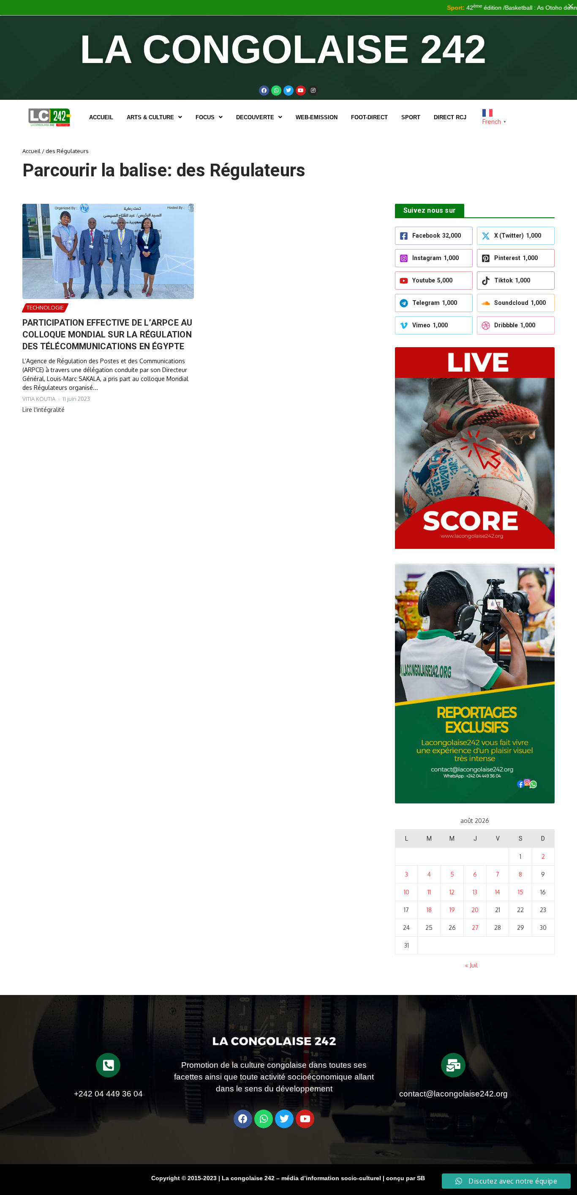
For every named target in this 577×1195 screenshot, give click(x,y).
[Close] (570, 6)
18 (429, 909)
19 (452, 909)
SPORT (410, 117)
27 (475, 927)
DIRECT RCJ (450, 117)
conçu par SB (405, 1178)
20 (475, 909)
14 (497, 892)
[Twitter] (288, 90)
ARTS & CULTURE (150, 117)
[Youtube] (301, 90)
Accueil (101, 117)
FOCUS (205, 117)
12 (452, 892)
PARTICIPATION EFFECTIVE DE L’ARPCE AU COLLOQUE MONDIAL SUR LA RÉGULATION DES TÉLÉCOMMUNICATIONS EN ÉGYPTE (107, 334)
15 (520, 892)
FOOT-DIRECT (369, 117)
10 (406, 892)
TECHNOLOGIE (45, 307)
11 (429, 892)
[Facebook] (264, 90)
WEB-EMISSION (316, 117)
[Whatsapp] (276, 90)
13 (475, 892)
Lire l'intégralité (43, 409)
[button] (154, 117)
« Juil (471, 965)
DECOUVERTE (255, 117)
